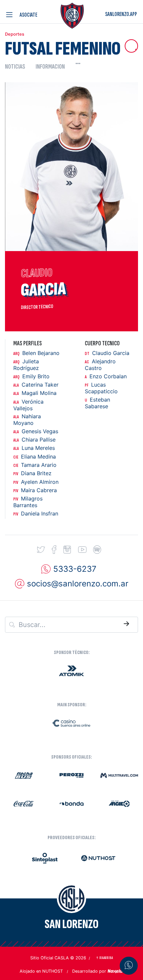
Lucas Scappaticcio (101, 388)
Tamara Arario (35, 465)
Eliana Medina (34, 457)
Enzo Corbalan (106, 376)
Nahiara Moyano (27, 419)
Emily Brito (31, 376)
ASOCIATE (28, 14)
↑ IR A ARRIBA (104, 958)
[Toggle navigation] (10, 15)
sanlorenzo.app (121, 14)
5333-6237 (74, 569)
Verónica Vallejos (28, 405)
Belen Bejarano (36, 353)
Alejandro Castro (100, 364)
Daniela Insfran (35, 513)
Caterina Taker (36, 385)
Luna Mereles (34, 448)
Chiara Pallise (34, 440)
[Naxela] (115, 970)
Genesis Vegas (35, 431)
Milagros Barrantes (28, 501)
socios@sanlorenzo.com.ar (77, 583)
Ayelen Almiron (36, 482)
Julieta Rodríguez (26, 364)
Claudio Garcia (107, 353)
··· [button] (77, 63)
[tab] (17, 66)
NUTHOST (52, 971)
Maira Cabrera (35, 490)
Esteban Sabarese (97, 403)
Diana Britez (32, 473)
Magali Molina (35, 393)
